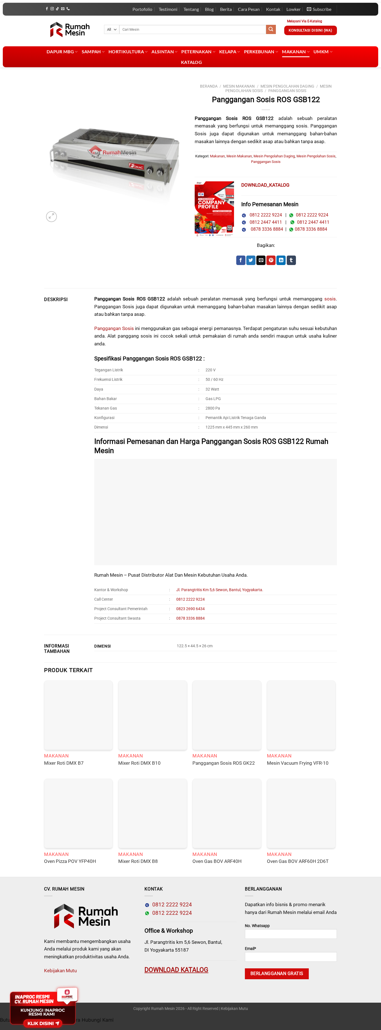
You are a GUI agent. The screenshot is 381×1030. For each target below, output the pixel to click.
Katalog (191, 62)
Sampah (91, 51)
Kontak (273, 9)
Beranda (209, 86)
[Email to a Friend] (261, 260)
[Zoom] (51, 216)
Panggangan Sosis (287, 90)
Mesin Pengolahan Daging (287, 86)
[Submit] (271, 29)
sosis (330, 299)
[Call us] (68, 9)
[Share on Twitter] (250, 260)
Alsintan (162, 51)
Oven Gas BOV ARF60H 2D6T (298, 861)
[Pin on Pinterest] (271, 260)
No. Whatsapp (257, 925)
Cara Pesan (249, 9)
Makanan (294, 51)
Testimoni (168, 9)
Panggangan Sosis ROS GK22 (223, 763)
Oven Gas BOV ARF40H (217, 861)
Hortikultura (126, 51)
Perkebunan (259, 51)
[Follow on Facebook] (47, 9)
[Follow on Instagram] (52, 9)
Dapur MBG (60, 51)
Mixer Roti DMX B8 (138, 861)
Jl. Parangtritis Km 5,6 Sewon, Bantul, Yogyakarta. (219, 590)
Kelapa (227, 51)
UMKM (321, 51)
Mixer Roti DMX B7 (64, 763)
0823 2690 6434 (190, 609)
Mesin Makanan (239, 86)
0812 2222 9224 (264, 215)
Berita (226, 9)
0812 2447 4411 (264, 222)
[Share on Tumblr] (291, 260)
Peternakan (196, 51)
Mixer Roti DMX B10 (139, 763)
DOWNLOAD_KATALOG (265, 185)
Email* (250, 948)
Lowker (293, 9)
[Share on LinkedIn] (281, 260)
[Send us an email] (62, 9)
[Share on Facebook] (240, 260)
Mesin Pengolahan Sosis (316, 156)
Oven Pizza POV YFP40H (70, 861)
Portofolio (142, 9)
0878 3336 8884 (265, 229)
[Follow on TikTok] (57, 9)
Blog (209, 9)
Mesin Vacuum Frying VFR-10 (298, 763)
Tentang (191, 9)
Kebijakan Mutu (60, 970)
